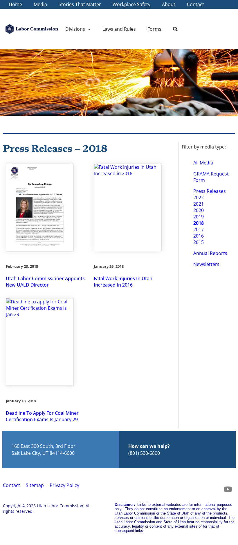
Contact (11, 485)
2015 (198, 242)
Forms (154, 29)
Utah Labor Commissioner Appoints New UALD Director (45, 281)
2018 (198, 223)
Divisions (75, 29)
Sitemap (35, 485)
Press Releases (209, 191)
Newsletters (206, 264)
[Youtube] (228, 489)
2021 (198, 204)
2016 (198, 236)
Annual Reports (210, 253)
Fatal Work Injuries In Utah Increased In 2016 (123, 281)
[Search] (175, 29)
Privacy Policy (64, 485)
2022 (198, 197)
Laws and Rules (119, 29)
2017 (198, 229)
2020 (198, 210)
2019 (198, 216)
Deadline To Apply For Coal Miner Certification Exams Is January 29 (42, 416)
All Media (203, 163)
